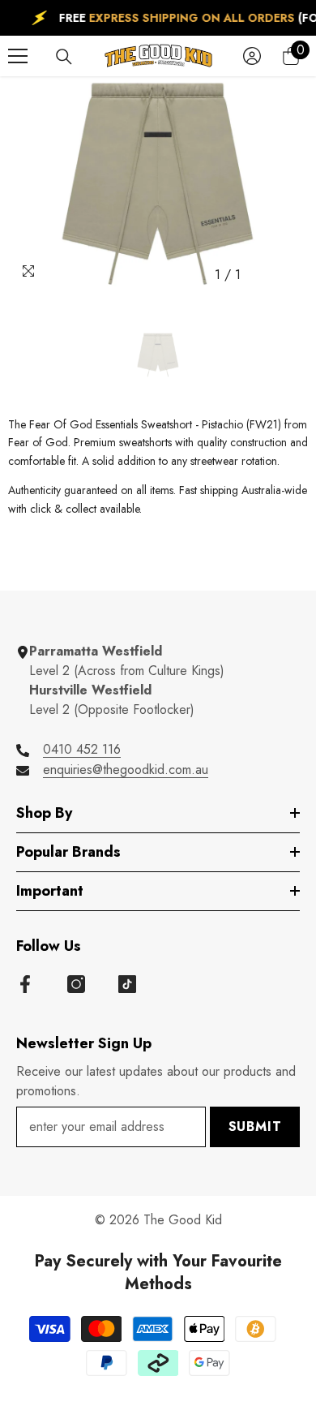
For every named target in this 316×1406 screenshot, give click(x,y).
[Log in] (252, 56)
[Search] (64, 57)
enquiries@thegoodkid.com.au (125, 769)
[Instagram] (76, 984)
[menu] (18, 56)
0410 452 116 (82, 749)
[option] (158, 183)
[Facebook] (25, 984)
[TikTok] (127, 984)
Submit (255, 1126)
